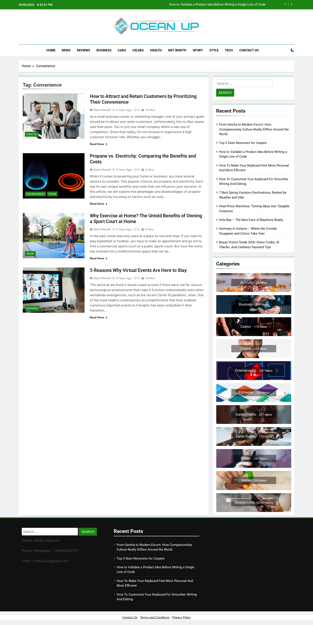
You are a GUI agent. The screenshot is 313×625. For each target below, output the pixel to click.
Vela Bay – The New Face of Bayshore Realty (251, 220)
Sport (198, 50)
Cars (122, 50)
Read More (97, 144)
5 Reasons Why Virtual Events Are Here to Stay (138, 270)
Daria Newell (102, 110)
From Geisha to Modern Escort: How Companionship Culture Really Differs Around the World (254, 129)
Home (50, 50)
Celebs (138, 50)
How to (31, 134)
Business (103, 50)
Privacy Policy (181, 617)
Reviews (83, 50)
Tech (229, 50)
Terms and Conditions (154, 617)
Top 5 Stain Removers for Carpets (243, 143)
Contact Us (249, 50)
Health (156, 50)
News (66, 50)
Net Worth (177, 50)
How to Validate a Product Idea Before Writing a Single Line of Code (217, 4)
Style (213, 50)
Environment (35, 194)
